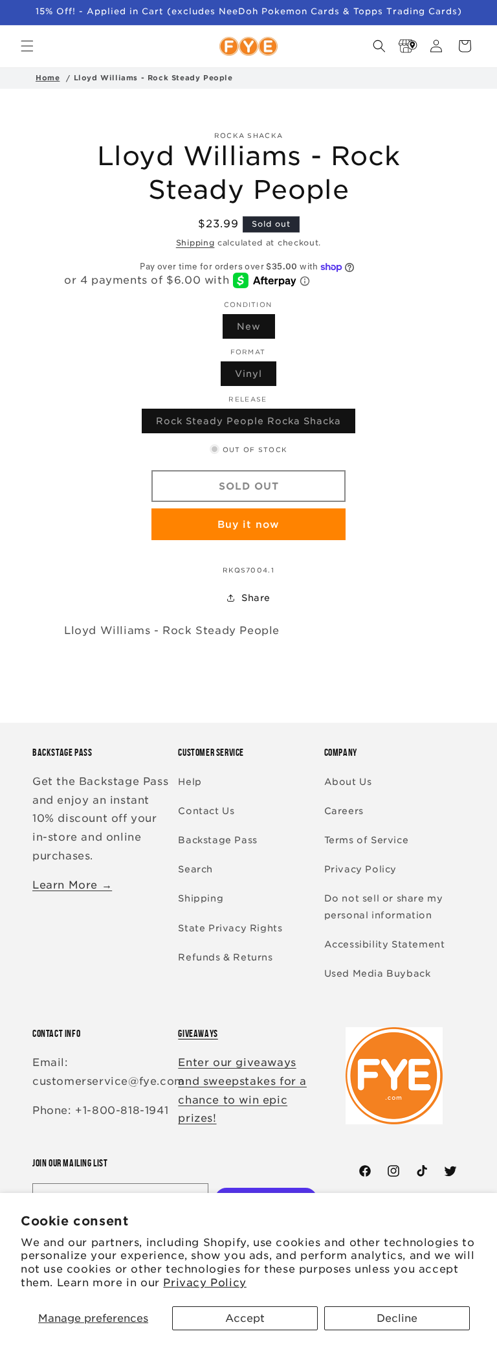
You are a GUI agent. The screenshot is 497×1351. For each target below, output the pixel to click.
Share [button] (256, 598)
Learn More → (72, 885)
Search (195, 869)
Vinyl (255, 377)
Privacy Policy (204, 1283)
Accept (245, 1318)
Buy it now (248, 524)
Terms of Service (366, 840)
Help (189, 782)
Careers (344, 811)
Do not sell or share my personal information (383, 906)
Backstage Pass (217, 840)
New (256, 330)
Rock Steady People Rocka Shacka (255, 424)
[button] (27, 46)
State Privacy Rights (230, 928)
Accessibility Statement (384, 944)
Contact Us (206, 811)
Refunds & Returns (225, 957)
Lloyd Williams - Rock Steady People (153, 77)
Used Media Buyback (377, 973)
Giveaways (197, 1033)
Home (48, 77)
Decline (397, 1318)
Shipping (195, 242)
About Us (348, 782)
